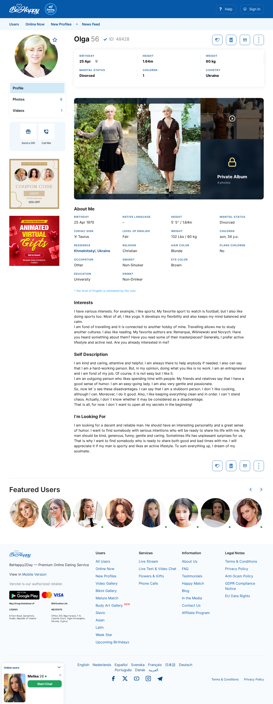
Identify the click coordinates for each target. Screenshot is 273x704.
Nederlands (102, 665)
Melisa (33, 676)
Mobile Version (34, 574)
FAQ (185, 569)
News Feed (91, 24)
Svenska (138, 665)
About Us (189, 561)
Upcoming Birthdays (112, 642)
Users (14, 24)
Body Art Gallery (109, 605)
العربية (153, 670)
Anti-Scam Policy (239, 576)
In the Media (192, 598)
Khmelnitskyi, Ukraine (92, 251)
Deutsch (185, 665)
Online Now (34, 24)
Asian (100, 620)
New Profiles (61, 24)
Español (121, 665)
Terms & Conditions (241, 561)
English (83, 665)
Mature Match (107, 598)
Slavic (100, 613)
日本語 (170, 665)
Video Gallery (107, 583)
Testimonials (192, 576)
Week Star (104, 635)
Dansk (140, 670)
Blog (185, 591)
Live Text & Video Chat (157, 569)
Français (155, 665)
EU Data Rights (237, 596)
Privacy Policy (236, 569)
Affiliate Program (196, 613)
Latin (100, 627)
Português (123, 670)
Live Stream (148, 561)
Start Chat (44, 684)
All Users (103, 561)
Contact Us (191, 605)
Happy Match (193, 583)
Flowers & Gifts (151, 576)
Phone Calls (148, 583)
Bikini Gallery (106, 591)
